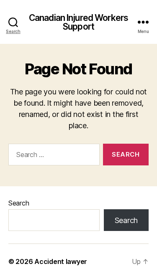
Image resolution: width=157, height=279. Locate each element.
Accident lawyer (60, 261)
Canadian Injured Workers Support (78, 22)
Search (18, 203)
